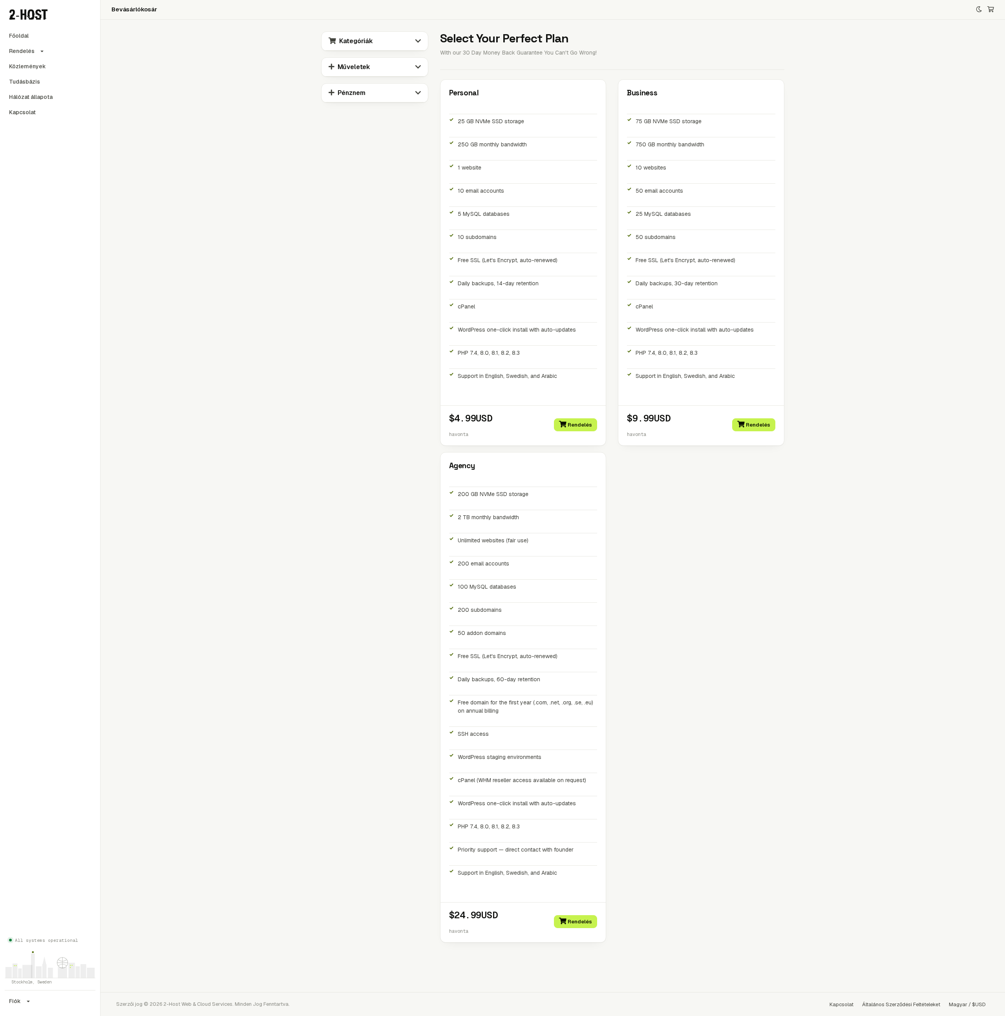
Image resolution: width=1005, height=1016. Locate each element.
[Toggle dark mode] (979, 9)
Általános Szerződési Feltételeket (901, 1004)
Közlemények (27, 66)
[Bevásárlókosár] (990, 9)
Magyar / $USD (967, 1004)
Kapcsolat (22, 112)
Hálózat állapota (31, 96)
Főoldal (19, 35)
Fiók (15, 1001)
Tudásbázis (24, 81)
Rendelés (22, 51)
